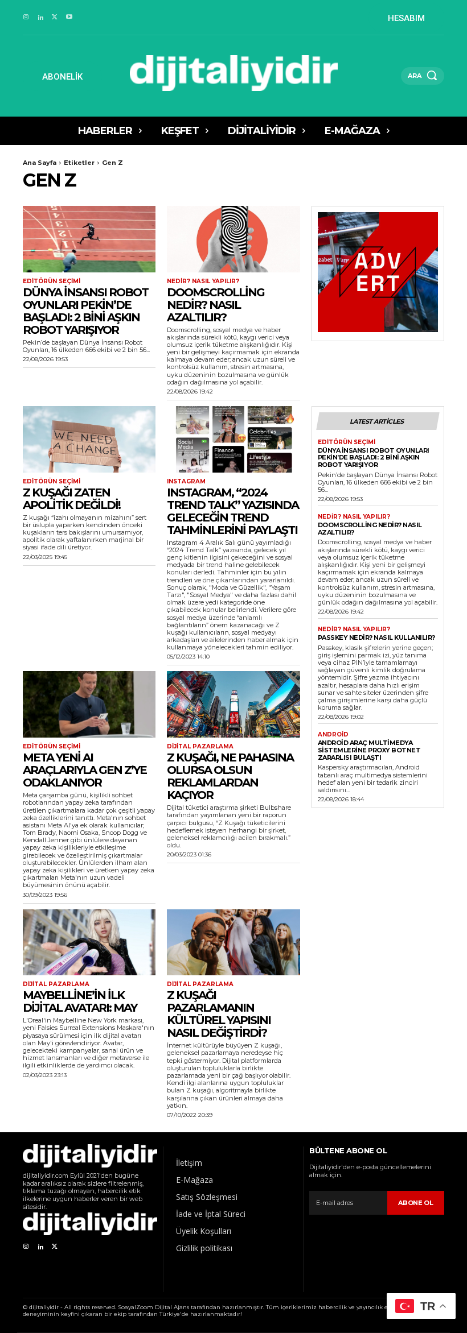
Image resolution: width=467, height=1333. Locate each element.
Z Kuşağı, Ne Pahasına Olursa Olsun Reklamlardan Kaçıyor (230, 776)
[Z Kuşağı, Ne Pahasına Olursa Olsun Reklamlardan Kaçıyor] (233, 704)
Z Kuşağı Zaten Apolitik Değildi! (71, 499)
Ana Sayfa (39, 163)
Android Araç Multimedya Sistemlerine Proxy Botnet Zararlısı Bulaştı (369, 750)
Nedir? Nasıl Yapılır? (203, 281)
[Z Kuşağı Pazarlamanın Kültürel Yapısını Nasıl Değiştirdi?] (233, 942)
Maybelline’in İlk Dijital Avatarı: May (80, 1001)
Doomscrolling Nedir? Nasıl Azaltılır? (215, 304)
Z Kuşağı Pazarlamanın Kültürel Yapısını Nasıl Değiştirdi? (219, 1014)
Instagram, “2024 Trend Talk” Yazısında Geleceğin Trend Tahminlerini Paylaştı (232, 511)
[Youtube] (69, 17)
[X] (55, 17)
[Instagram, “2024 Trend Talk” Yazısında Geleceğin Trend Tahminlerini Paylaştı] (233, 439)
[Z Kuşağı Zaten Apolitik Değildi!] (89, 439)
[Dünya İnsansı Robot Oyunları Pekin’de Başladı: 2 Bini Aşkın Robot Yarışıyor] (89, 239)
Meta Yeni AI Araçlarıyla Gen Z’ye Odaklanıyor (84, 770)
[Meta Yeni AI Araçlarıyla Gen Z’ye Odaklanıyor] (89, 704)
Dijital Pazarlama (200, 746)
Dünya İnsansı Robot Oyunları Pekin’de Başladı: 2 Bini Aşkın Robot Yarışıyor (85, 311)
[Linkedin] (40, 17)
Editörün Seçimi (51, 281)
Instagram (186, 481)
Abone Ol (415, 1203)
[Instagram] (26, 17)
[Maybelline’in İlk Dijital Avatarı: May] (89, 942)
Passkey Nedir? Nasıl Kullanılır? (376, 637)
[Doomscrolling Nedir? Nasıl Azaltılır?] (233, 239)
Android (333, 734)
